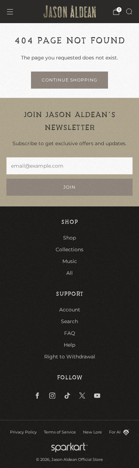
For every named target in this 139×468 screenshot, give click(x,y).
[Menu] (10, 11)
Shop (69, 238)
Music (69, 261)
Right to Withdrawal (69, 356)
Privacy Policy (23, 432)
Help (69, 345)
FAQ (69, 333)
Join (69, 187)
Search (69, 321)
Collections (69, 249)
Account (69, 309)
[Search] (129, 11)
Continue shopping (69, 80)
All (69, 273)
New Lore (92, 432)
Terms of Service (60, 432)
